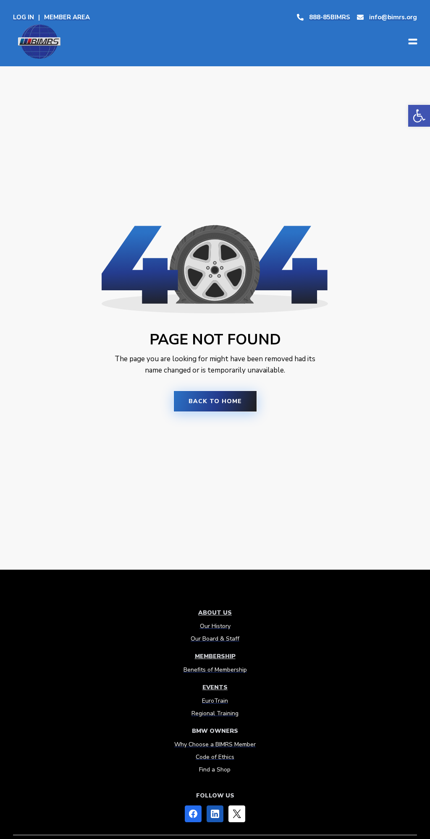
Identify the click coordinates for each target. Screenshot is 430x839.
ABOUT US (215, 613)
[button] (419, 116)
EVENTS (215, 687)
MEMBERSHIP (215, 656)
